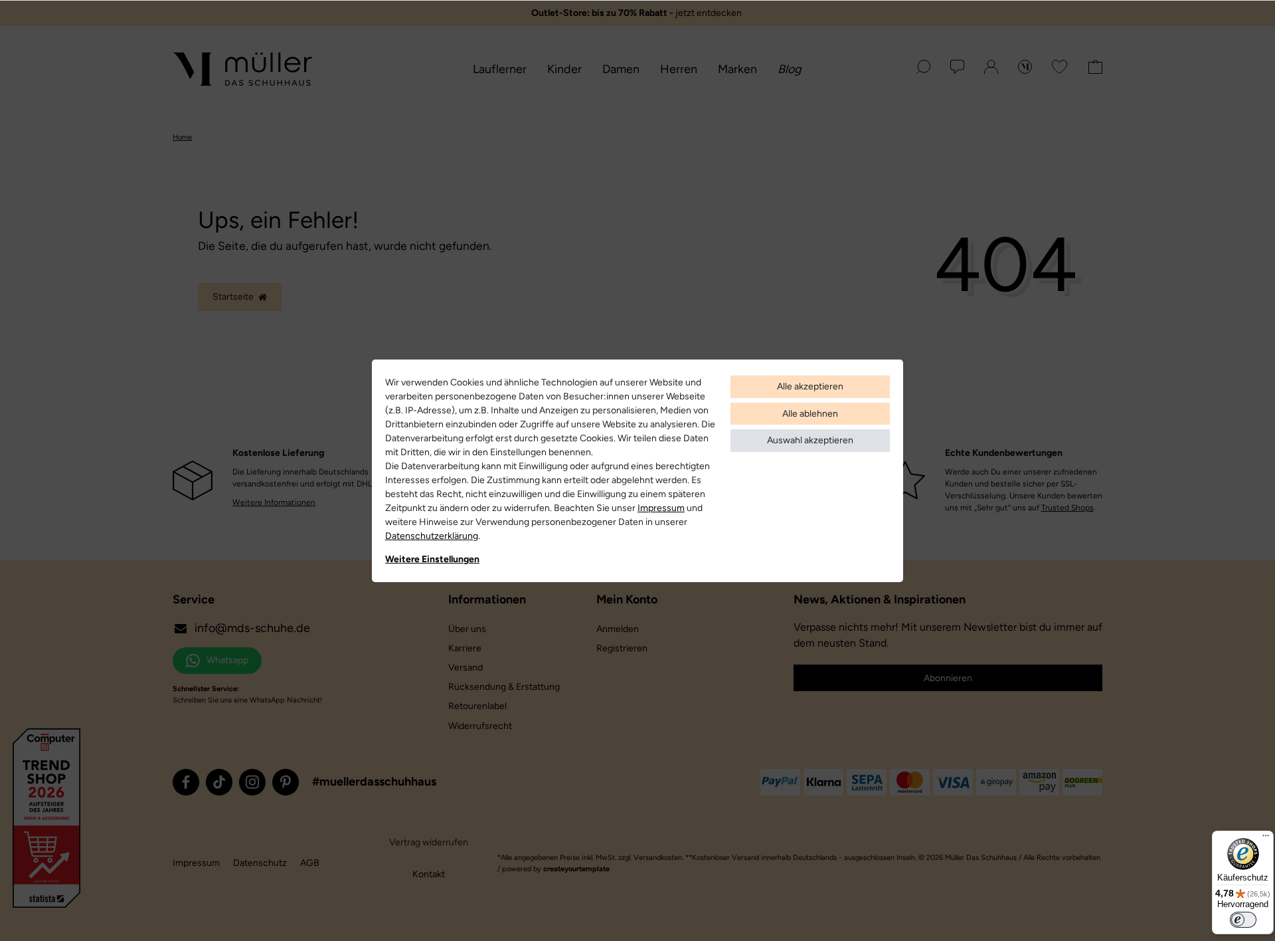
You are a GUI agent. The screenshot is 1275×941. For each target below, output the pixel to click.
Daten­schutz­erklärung (431, 536)
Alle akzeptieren (810, 386)
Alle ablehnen (810, 413)
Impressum (661, 508)
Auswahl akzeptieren (810, 440)
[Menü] (1266, 839)
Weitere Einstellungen (432, 559)
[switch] (1243, 920)
